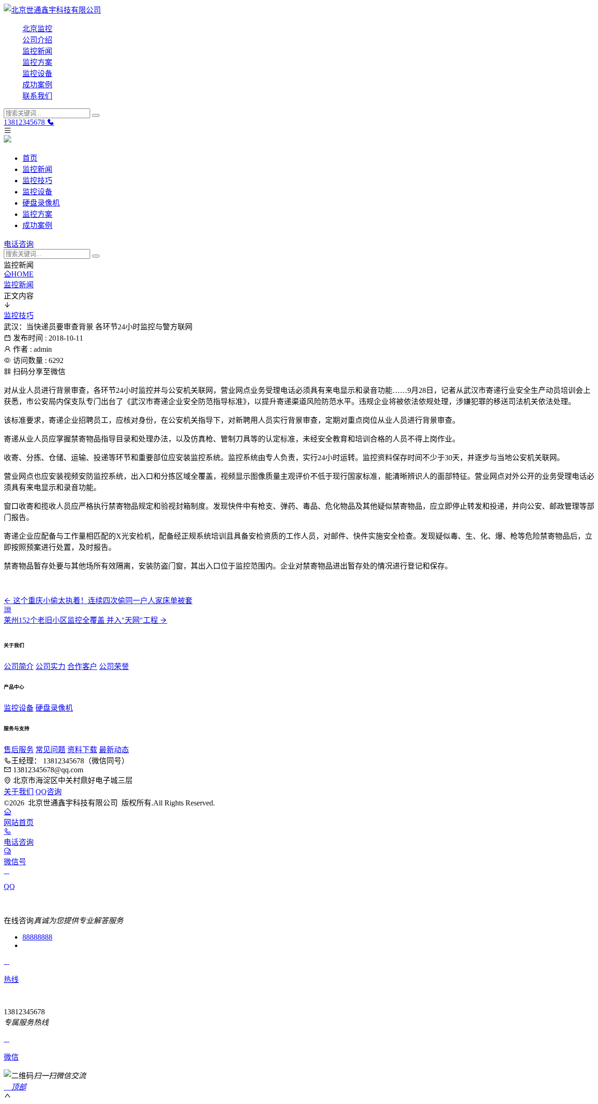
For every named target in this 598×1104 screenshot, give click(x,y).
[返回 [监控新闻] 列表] (7, 609)
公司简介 (19, 666)
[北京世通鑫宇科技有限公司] (299, 9)
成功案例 (37, 85)
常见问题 (50, 750)
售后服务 (19, 750)
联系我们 (37, 96)
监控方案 (37, 62)
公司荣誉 (114, 666)
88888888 (37, 937)
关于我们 (19, 792)
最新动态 (114, 750)
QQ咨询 (49, 792)
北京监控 (37, 29)
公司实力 (50, 666)
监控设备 (37, 74)
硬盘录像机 (41, 203)
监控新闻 (37, 51)
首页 (29, 158)
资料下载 (82, 750)
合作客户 (82, 666)
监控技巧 (37, 181)
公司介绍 (37, 40)
